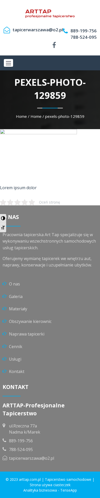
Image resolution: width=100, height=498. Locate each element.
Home (21, 116)
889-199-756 (84, 30)
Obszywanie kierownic (30, 321)
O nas (14, 284)
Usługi (15, 359)
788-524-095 (84, 37)
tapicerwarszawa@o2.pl (38, 29)
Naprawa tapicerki (26, 334)
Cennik (15, 346)
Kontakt (16, 371)
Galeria (16, 296)
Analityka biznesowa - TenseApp (50, 490)
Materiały (18, 309)
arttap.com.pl (30, 479)
